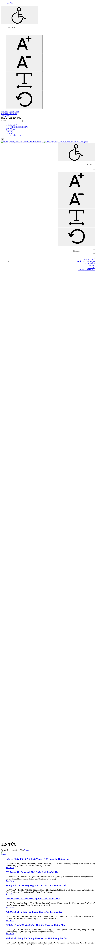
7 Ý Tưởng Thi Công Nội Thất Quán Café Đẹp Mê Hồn (32, 872)
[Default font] (24, 99)
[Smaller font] (24, 62)
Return (26, 850)
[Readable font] (24, 81)
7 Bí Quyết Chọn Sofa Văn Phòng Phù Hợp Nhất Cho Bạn (34, 912)
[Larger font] (24, 44)
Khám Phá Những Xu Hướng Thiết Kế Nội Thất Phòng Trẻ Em (36, 938)
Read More (10, 868)
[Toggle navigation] (94, 253)
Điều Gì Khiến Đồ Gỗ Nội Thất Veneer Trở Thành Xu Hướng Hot (37, 859)
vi (2, 139)
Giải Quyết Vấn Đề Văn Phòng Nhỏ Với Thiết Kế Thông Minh (36, 925)
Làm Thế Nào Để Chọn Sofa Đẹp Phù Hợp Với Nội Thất (33, 898)
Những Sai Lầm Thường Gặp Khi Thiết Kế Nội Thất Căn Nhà (36, 885)
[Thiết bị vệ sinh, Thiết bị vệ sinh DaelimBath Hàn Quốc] (10, 116)
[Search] (94, 249)
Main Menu (10, 3)
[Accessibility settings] (19, 15)
